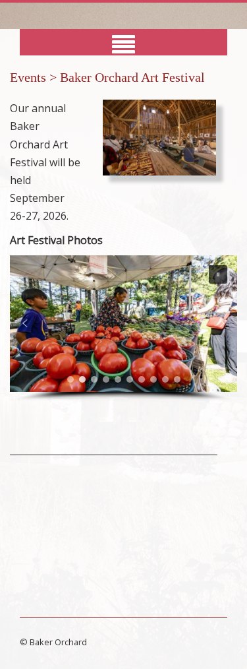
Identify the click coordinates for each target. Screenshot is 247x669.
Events (28, 77)
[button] (218, 274)
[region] (123, 328)
